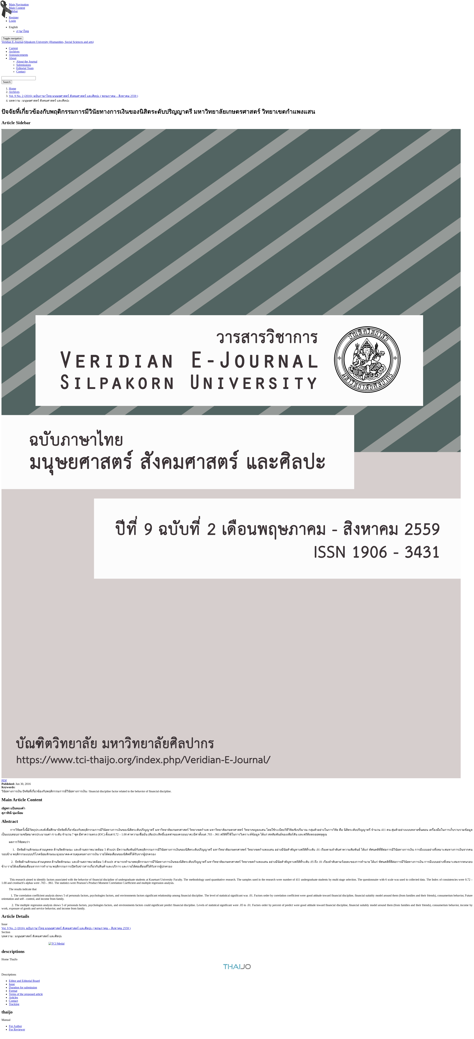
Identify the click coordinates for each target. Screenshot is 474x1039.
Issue (12, 984)
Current (13, 48)
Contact (20, 71)
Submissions (23, 64)
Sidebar (13, 11)
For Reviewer (17, 1029)
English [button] (13, 27)
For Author (15, 1026)
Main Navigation (19, 4)
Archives (14, 51)
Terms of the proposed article (26, 994)
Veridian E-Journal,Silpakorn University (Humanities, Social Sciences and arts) (47, 41)
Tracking (14, 1004)
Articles (13, 997)
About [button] (12, 58)
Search (7, 82)
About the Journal (26, 61)
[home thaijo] (237, 968)
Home (12, 88)
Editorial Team (25, 68)
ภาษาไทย (22, 31)
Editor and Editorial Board (24, 980)
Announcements (18, 54)
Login (12, 20)
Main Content (17, 7)
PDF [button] (4, 780)
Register (14, 17)
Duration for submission (23, 987)
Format (13, 990)
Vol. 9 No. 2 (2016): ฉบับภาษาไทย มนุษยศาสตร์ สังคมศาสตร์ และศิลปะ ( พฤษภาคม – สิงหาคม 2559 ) (73, 96)
